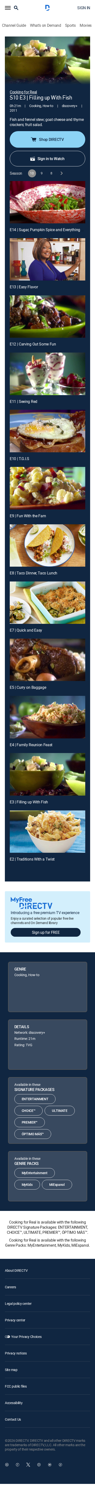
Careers (10, 1287)
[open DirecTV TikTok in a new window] (60, 1465)
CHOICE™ (29, 1110)
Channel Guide (14, 25)
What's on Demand (45, 25)
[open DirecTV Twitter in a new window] (28, 1465)
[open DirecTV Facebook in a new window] (17, 1465)
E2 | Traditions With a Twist (32, 859)
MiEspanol (57, 1184)
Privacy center (15, 1320)
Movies (86, 25)
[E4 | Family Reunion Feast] (47, 717)
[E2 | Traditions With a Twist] (47, 831)
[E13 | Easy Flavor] (47, 259)
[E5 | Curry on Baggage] (47, 660)
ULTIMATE (59, 1110)
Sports (70, 25)
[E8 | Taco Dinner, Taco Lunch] (47, 545)
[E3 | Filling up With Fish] (47, 774)
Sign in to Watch (51, 158)
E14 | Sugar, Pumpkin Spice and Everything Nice (49, 229)
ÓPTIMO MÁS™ (33, 1134)
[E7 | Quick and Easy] (47, 602)
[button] (8, 8)
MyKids (27, 1184)
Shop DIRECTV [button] (51, 139)
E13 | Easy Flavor (24, 287)
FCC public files (16, 1386)
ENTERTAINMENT (35, 1099)
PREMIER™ (30, 1122)
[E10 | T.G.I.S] (47, 431)
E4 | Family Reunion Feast (31, 744)
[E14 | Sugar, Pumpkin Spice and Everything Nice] (47, 202)
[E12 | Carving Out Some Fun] (47, 316)
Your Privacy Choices (26, 1336)
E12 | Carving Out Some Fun (33, 344)
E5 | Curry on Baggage (28, 687)
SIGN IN (83, 7)
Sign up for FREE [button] (46, 932)
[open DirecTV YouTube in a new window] (50, 1465)
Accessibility (13, 1402)
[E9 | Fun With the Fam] (47, 488)
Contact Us (13, 1419)
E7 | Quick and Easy (26, 630)
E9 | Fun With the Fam (28, 515)
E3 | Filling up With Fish (29, 802)
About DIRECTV (16, 1270)
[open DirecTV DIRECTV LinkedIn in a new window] (7, 1465)
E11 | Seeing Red (23, 401)
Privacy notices (16, 1353)
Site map (11, 1369)
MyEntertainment (35, 1173)
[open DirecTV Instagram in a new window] (39, 1465)
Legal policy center (18, 1303)
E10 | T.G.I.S (19, 458)
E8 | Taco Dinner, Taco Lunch (33, 573)
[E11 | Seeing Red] (47, 374)
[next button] (61, 173)
